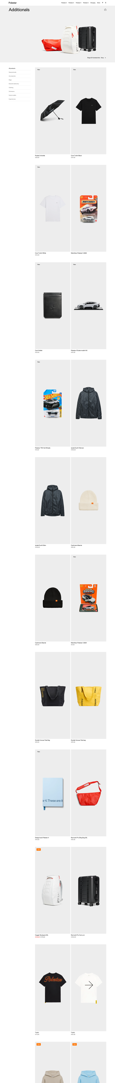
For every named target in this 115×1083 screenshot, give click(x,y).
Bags (10, 33)
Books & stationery (14, 37)
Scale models (12, 49)
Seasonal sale (12, 26)
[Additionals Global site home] (13, 3)
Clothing (11, 41)
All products (12, 22)
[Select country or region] (102, 2)
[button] (105, 10)
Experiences (12, 53)
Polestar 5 (85, 2)
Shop (102, 57)
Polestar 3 (71, 2)
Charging (92, 2)
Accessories (12, 29)
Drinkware (11, 45)
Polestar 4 (78, 2)
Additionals (19, 10)
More (98, 2)
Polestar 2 (64, 2)
